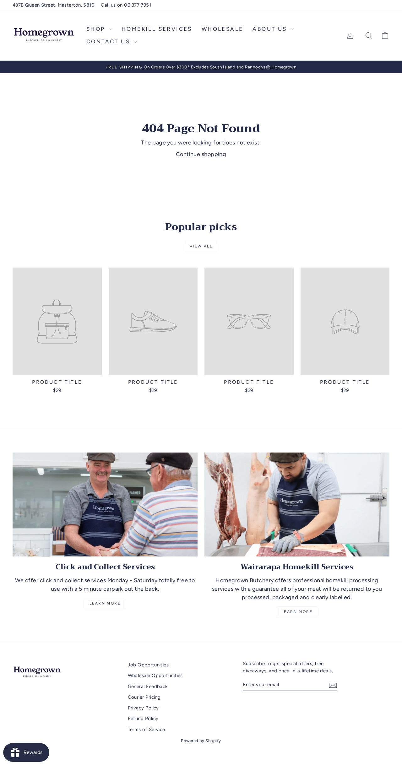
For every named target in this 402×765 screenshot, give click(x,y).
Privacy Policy (143, 708)
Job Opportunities (148, 665)
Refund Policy (143, 718)
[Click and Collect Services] (105, 504)
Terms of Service (146, 729)
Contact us (109, 41)
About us (271, 29)
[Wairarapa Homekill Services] (296, 504)
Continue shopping (201, 154)
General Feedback (148, 686)
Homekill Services (157, 29)
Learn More (105, 603)
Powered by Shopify (201, 740)
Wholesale (222, 29)
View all (201, 246)
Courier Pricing (144, 697)
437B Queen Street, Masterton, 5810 (54, 5)
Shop (96, 29)
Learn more (296, 612)
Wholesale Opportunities (155, 675)
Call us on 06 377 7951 (126, 5)
